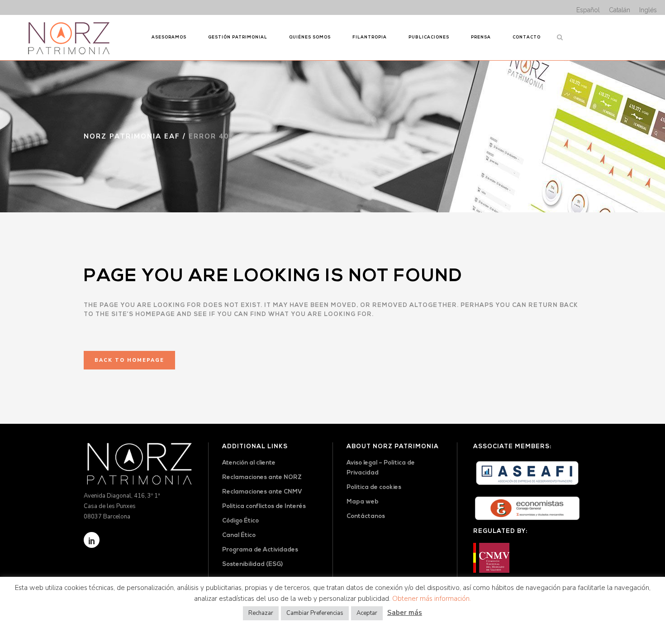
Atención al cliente (249, 463)
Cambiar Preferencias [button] (314, 613)
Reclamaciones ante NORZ (262, 477)
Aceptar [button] (366, 613)
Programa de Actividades (260, 550)
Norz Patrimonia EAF (132, 136)
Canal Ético (239, 535)
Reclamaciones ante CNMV (262, 492)
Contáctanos (366, 516)
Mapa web (363, 502)
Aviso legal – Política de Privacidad (381, 468)
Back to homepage (129, 360)
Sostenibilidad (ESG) (252, 564)
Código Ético (240, 521)
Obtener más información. (431, 598)
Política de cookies (374, 487)
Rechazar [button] (260, 613)
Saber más (404, 612)
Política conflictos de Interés (264, 506)
